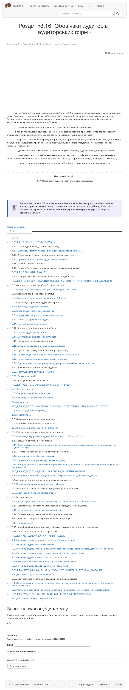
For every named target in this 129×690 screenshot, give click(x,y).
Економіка (105, 684)
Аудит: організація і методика (61, 44)
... (89, 5)
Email (10, 644)
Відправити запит (18, 666)
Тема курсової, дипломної (22, 650)
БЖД (80, 5)
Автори (100, 5)
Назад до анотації (16, 226)
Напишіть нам (41, 684)
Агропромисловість (39, 5)
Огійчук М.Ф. (35, 44)
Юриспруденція (87, 684)
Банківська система (63, 5)
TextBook (18, 6)
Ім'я (9, 623)
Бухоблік (22, 44)
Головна (11, 44)
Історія (118, 684)
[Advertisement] (64, 80)
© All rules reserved (19, 684)
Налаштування (115, 52)
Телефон (12, 635)
